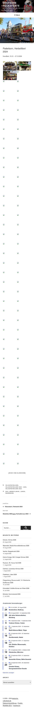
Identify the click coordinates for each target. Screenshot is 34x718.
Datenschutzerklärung (9, 703)
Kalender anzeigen (8, 673)
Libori (22, 491)
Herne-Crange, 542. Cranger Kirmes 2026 (16, 557)
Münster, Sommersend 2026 (11, 594)
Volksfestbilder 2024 (13, 488)
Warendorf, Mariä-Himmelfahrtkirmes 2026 (16, 546)
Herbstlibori (14, 491)
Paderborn (9, 493)
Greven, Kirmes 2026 (9, 540)
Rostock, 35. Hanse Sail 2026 (12, 563)
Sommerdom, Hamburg (16, 610)
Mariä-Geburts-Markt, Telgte (18, 630)
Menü (18, 15)
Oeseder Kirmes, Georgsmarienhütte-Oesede (18, 667)
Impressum (16, 705)
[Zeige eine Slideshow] (17, 473)
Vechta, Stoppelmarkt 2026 (11, 551)
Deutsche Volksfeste (11, 4)
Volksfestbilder (11, 485)
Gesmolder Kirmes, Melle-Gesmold (20, 659)
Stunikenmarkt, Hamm (16, 637)
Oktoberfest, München (16, 652)
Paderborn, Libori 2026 (10, 574)
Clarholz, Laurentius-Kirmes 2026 (13, 569)
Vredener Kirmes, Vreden (17, 623)
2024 (6, 491)
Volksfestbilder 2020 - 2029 (15, 487)
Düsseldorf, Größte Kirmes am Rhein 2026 (16, 588)
